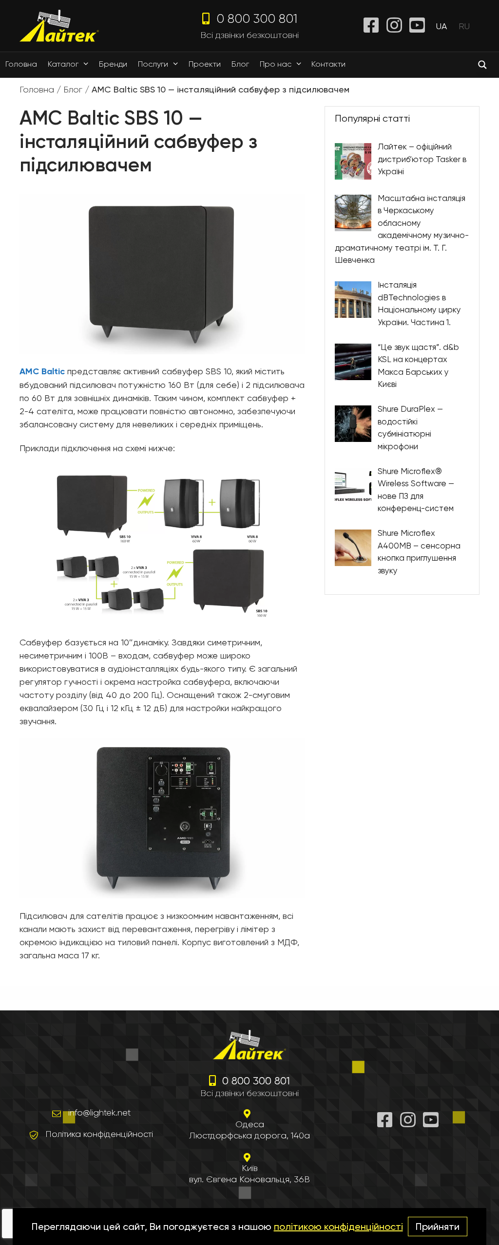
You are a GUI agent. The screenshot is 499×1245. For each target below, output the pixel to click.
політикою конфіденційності (338, 1226)
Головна (21, 64)
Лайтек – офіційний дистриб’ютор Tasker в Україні (422, 159)
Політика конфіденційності (99, 1134)
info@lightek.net (99, 1112)
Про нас (275, 64)
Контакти (328, 64)
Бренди (113, 64)
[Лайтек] (59, 25)
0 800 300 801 (255, 18)
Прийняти (438, 1226)
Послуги (153, 64)
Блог (240, 64)
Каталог (63, 64)
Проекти (205, 64)
